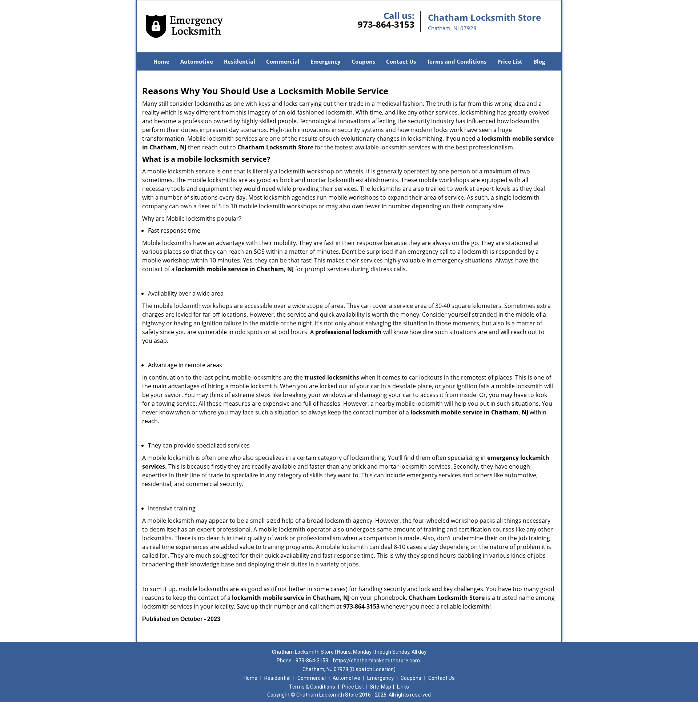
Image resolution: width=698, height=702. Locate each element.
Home (161, 61)
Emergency (325, 61)
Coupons (363, 61)
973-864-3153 (386, 24)
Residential (239, 61)
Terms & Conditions (312, 687)
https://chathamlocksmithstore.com (376, 660)
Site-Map (380, 687)
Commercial (283, 61)
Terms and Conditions (456, 61)
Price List (509, 61)
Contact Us (401, 61)
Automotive (196, 61)
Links (403, 687)
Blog (539, 61)
